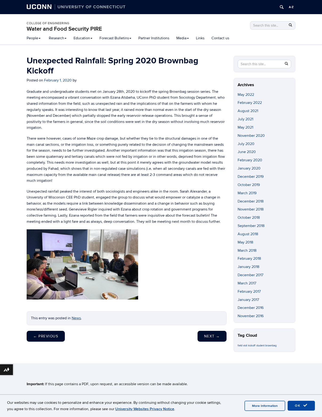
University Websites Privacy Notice (144, 409)
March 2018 (247, 250)
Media (181, 38)
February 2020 (250, 160)
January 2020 (249, 168)
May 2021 (245, 127)
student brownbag (266, 345)
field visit (242, 345)
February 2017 (249, 291)
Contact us (220, 38)
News (76, 318)
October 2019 (249, 184)
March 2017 (247, 283)
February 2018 (249, 258)
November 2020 (251, 135)
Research (56, 38)
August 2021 (248, 111)
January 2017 (248, 299)
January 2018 (248, 266)
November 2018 (251, 209)
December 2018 (251, 201)
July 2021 (245, 119)
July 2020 (246, 144)
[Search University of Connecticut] (281, 7)
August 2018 (248, 234)
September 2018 (251, 225)
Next (212, 336)
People (32, 38)
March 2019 (247, 193)
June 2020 (247, 152)
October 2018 (249, 217)
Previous (45, 336)
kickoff (251, 345)
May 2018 (245, 242)
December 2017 (250, 275)
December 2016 (251, 307)
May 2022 (246, 94)
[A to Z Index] (291, 7)
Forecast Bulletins (114, 38)
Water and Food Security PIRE (64, 28)
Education (82, 38)
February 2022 (250, 102)
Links (200, 38)
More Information (265, 406)
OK (298, 406)
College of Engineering (48, 23)
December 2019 (251, 176)
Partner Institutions (153, 38)
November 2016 (251, 316)
